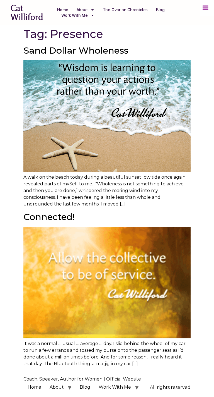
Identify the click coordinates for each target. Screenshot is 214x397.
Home (62, 9)
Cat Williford (27, 12)
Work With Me (74, 15)
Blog (160, 9)
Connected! (49, 216)
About (82, 9)
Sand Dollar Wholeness (75, 50)
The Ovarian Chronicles (125, 9)
